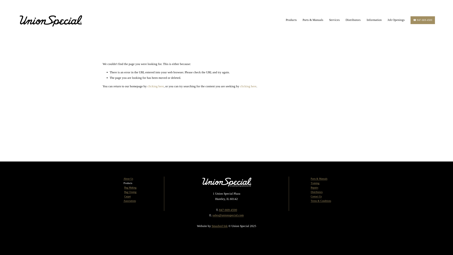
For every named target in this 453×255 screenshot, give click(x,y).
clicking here (155, 86)
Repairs (314, 187)
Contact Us (316, 196)
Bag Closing (130, 192)
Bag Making (130, 187)
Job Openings (396, 20)
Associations (130, 201)
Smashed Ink (220, 226)
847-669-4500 (228, 210)
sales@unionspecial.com (228, 215)
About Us (128, 178)
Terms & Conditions (321, 201)
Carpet (127, 196)
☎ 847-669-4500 (422, 20)
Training (315, 183)
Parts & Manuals (313, 20)
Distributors (353, 20)
